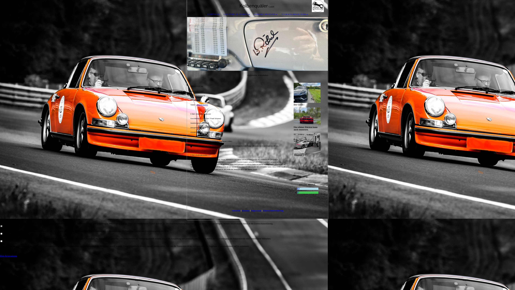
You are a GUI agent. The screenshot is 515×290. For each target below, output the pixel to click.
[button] (136, 248)
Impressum (256, 210)
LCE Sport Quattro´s (236, 14)
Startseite (213, 14)
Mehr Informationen (8, 256)
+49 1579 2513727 (202, 105)
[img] (318, 6)
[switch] (1, 226)
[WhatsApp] (298, 192)
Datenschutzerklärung (273, 210)
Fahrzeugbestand (264, 14)
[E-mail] (298, 189)
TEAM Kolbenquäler (293, 14)
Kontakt (245, 210)
